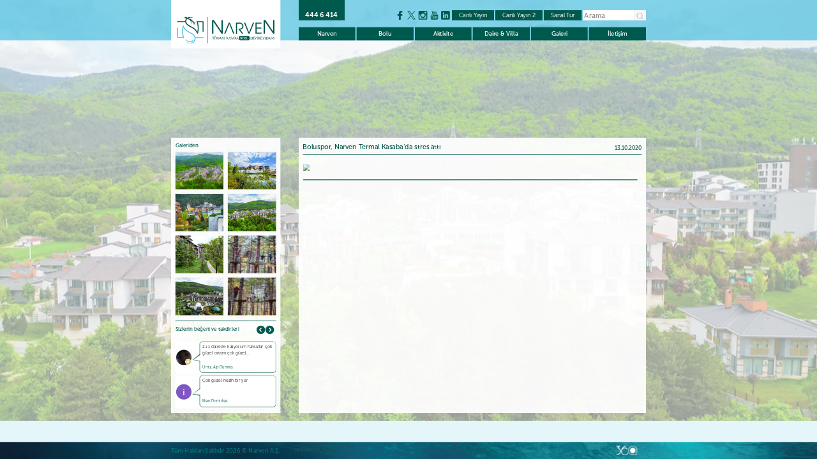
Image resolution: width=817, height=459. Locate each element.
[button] (270, 330)
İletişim (617, 33)
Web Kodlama (627, 450)
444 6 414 (321, 15)
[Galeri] (306, 167)
